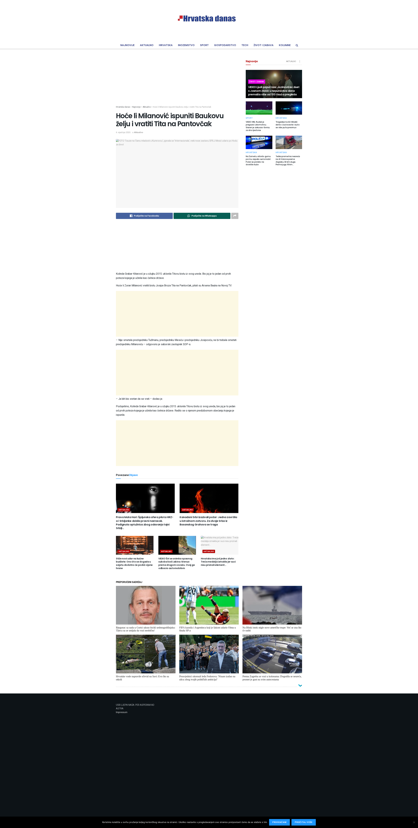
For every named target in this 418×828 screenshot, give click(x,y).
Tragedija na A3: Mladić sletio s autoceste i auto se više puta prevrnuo (288, 125)
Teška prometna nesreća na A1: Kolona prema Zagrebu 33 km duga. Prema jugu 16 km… (288, 160)
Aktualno (146, 45)
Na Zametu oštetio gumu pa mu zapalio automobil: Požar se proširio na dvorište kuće (258, 160)
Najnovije (127, 45)
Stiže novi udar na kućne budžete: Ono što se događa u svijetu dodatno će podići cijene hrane (134, 563)
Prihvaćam (279, 822)
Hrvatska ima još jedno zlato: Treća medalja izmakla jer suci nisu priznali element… (218, 562)
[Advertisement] (177, 82)
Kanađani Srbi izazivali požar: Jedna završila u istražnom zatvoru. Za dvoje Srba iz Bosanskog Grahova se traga (208, 520)
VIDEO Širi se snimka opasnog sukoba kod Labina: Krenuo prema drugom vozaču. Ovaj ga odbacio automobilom (176, 563)
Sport (204, 45)
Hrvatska (166, 45)
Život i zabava (263, 45)
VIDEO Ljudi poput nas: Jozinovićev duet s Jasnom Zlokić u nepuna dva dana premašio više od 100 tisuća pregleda (273, 90)
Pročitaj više (304, 822)
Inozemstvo (186, 45)
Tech (244, 45)
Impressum (121, 712)
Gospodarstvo (225, 45)
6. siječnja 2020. (123, 132)
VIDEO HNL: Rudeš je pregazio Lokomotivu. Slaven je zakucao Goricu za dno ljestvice (258, 126)
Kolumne (285, 45)
